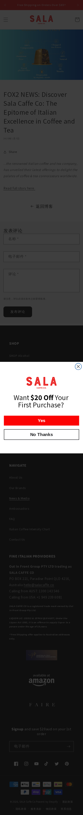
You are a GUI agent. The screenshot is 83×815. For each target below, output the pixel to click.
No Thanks (41, 434)
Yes (41, 420)
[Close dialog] (78, 366)
